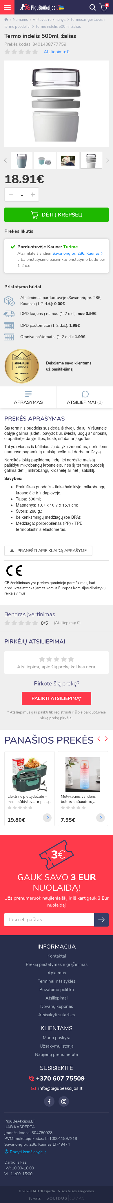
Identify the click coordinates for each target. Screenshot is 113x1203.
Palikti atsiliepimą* (56, 698)
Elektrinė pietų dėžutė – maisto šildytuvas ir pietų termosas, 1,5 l (28, 799)
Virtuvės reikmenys (49, 19)
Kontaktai (57, 956)
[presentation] (5, 160)
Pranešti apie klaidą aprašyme (51, 550)
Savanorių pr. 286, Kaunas (76, 253)
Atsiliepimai (56, 998)
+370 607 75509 (60, 1078)
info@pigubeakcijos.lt (60, 1088)
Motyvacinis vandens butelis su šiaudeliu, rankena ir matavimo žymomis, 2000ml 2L (78, 799)
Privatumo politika (56, 990)
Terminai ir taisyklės (56, 981)
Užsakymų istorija (57, 1046)
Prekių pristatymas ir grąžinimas (57, 964)
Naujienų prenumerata (56, 1054)
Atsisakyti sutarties (56, 1015)
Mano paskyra (56, 1038)
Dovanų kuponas (56, 1006)
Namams (20, 19)
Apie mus (57, 973)
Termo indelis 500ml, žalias (58, 26)
